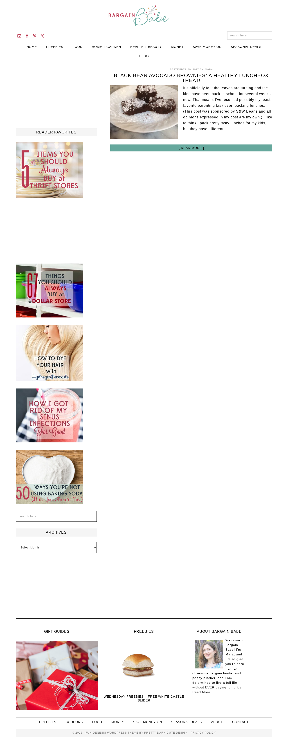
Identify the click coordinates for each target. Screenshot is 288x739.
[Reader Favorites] (49, 196)
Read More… (203, 692)
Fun (89, 732)
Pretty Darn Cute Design (166, 732)
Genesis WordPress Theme (115, 732)
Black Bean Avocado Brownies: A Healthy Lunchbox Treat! (191, 78)
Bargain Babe (144, 15)
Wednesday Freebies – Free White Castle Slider (144, 698)
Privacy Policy (203, 732)
